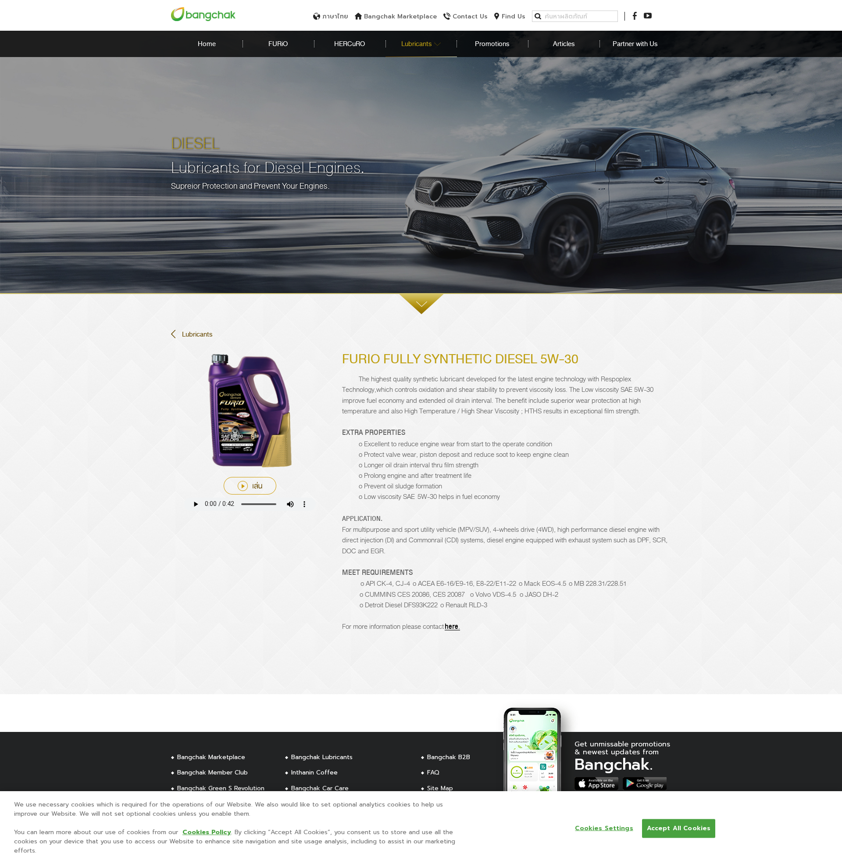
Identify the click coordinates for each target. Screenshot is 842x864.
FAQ (433, 772)
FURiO (278, 44)
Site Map (440, 788)
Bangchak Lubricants (322, 757)
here (451, 626)
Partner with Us (635, 44)
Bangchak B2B (448, 757)
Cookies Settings (604, 828)
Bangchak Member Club (212, 772)
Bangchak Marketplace (211, 757)
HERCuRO (349, 44)
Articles (563, 44)
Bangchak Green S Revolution (220, 788)
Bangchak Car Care (320, 788)
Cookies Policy (206, 832)
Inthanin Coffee (314, 772)
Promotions (492, 44)
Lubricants (417, 44)
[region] (421, 827)
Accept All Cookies (679, 828)
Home (207, 44)
